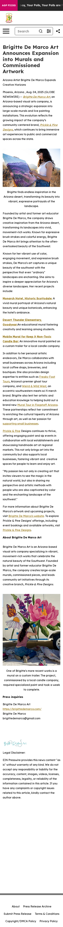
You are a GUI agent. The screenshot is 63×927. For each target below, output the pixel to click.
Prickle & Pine (11, 431)
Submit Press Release (17, 913)
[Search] (41, 31)
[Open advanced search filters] (49, 31)
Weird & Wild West (34, 386)
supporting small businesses (20, 423)
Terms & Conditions (47, 913)
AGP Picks (9, 5)
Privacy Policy (48, 921)
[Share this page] (58, 31)
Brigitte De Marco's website (26, 516)
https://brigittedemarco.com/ (22, 709)
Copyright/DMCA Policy (20, 921)
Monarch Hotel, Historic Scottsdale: (27, 298)
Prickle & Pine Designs (17, 530)
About (16, 906)
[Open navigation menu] (6, 31)
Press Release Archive (37, 906)
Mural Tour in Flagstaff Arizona (37, 405)
